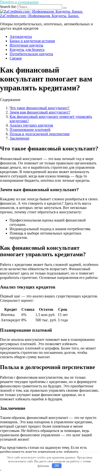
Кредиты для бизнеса (27, 49)
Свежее (16, 58)
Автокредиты (21, 36)
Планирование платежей (30, 130)
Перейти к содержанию (19, 2)
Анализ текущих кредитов (31, 125)
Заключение (19, 138)
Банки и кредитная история (32, 41)
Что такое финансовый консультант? (39, 108)
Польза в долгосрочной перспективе (40, 134)
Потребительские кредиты (31, 54)
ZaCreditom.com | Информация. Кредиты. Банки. (39, 16)
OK (57, 465)
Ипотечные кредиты (26, 45)
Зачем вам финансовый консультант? (40, 112)
